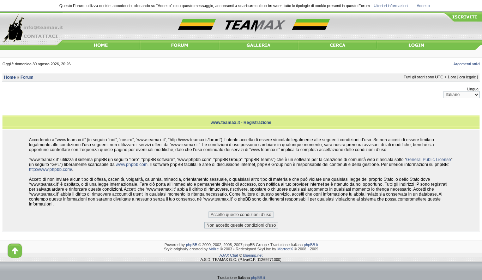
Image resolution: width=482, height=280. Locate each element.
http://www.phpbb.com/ (50, 169)
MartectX (285, 249)
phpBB (191, 245)
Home (10, 77)
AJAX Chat (228, 255)
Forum (27, 77)
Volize (214, 249)
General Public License (428, 159)
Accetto (423, 6)
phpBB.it (311, 245)
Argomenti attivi (466, 64)
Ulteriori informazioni (391, 6)
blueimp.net (253, 255)
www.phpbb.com (131, 164)
